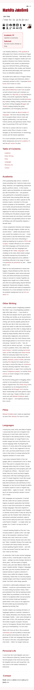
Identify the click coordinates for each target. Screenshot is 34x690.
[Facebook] (10, 26)
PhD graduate (23, 52)
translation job (7, 632)
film (9, 362)
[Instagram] (7, 26)
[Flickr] (17, 29)
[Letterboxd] (14, 29)
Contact (7, 168)
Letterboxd (27, 364)
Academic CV (9, 35)
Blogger (23, 104)
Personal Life (9, 165)
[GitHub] (21, 29)
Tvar (22, 90)
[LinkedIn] (14, 26)
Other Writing (9, 156)
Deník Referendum (12, 90)
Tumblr (5, 106)
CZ (30, 6)
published (8, 262)
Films (6, 159)
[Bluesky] (24, 26)
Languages (8, 162)
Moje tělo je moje (18, 94)
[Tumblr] (21, 26)
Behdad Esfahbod (18, 396)
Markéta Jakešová (15, 10)
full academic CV (24, 141)
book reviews (7, 350)
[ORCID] (4, 29)
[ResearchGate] (10, 29)
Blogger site (18, 389)
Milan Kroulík (26, 352)
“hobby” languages (19, 251)
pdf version (11, 143)
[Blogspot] (17, 26)
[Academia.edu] (7, 29)
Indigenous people (14, 371)
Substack (7, 41)
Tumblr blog (23, 384)
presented (17, 262)
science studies (19, 359)
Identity (14, 416)
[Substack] (4, 26)
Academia (7, 153)
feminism (10, 359)
